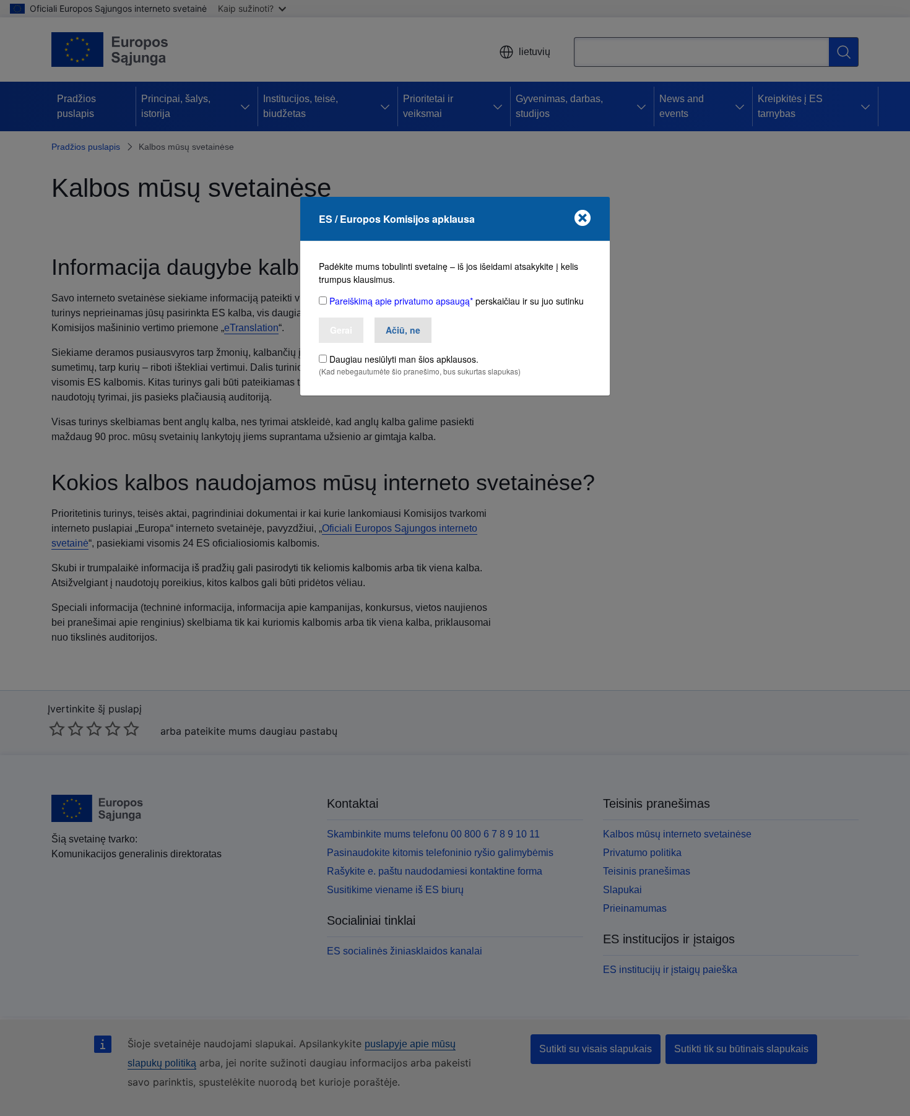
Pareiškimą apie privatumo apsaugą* (401, 301)
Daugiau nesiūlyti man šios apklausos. (404, 359)
